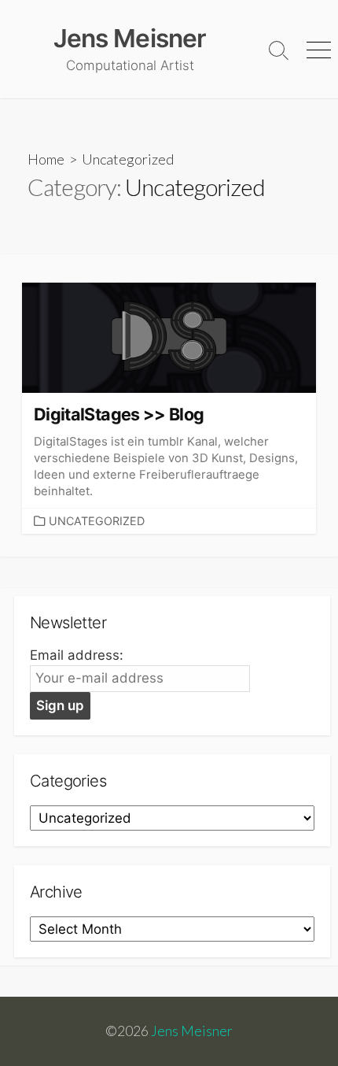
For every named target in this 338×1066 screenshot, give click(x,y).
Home (46, 159)
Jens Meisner (192, 1031)
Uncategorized (97, 520)
